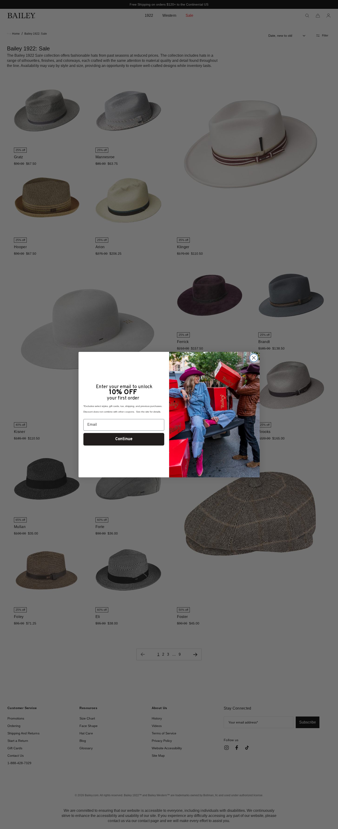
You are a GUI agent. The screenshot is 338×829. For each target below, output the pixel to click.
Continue (123, 439)
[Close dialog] (254, 358)
